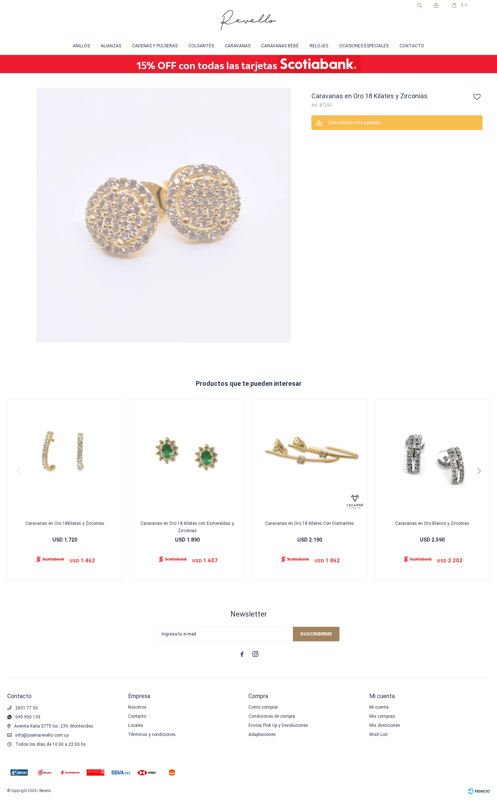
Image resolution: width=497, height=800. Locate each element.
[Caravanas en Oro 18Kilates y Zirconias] (65, 456)
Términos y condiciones (152, 734)
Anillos (81, 45)
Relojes (319, 45)
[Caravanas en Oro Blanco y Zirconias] (432, 456)
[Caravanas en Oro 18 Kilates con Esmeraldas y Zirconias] (187, 456)
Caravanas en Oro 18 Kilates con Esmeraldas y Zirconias (187, 527)
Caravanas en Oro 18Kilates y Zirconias (64, 523)
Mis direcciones (384, 725)
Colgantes (201, 45)
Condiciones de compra (272, 716)
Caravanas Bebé (280, 45)
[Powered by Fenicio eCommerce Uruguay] (479, 790)
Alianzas (111, 45)
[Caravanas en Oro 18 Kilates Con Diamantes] (309, 456)
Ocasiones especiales (364, 45)
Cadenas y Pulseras (155, 45)
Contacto (411, 45)
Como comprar (263, 707)
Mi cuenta (379, 707)
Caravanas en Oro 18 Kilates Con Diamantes (309, 523)
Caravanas (237, 45)
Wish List (378, 734)
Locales (135, 725)
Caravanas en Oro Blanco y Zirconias (432, 523)
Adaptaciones (262, 734)
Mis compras (382, 716)
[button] (420, 5)
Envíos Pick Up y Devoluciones (278, 725)
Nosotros (137, 707)
